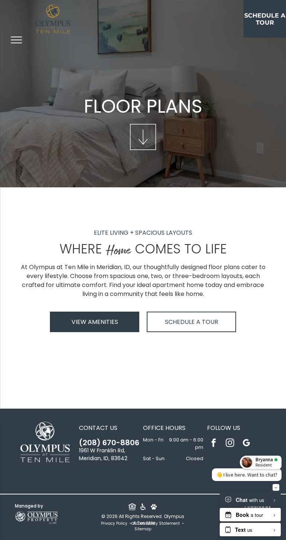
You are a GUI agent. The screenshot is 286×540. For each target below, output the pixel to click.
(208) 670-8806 (109, 442)
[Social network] (132, 507)
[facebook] (213, 443)
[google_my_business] (246, 443)
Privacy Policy (114, 523)
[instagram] (229, 443)
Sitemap (142, 529)
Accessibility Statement (156, 523)
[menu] (16, 40)
